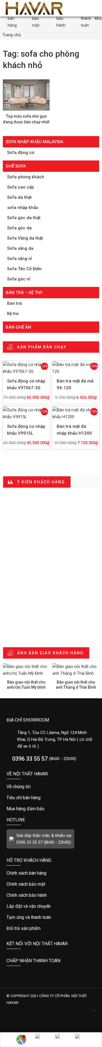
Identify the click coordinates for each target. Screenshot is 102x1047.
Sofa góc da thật (24, 217)
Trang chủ (11, 34)
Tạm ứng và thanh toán (51, 917)
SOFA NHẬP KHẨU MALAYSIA (34, 141)
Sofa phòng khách (25, 176)
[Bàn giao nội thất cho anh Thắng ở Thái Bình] (75, 670)
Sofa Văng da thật (25, 238)
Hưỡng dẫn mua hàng (51, 873)
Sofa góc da (19, 227)
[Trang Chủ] (34, 8)
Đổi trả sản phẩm (51, 928)
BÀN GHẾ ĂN (18, 327)
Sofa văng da (20, 248)
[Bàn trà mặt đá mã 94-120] (75, 368)
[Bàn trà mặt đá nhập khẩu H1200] (75, 413)
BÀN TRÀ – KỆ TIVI (24, 292)
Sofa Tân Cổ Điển (24, 268)
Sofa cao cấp (20, 187)
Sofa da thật (19, 197)
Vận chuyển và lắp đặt (51, 906)
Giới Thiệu (51, 786)
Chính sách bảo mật (51, 808)
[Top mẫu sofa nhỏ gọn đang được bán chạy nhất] (26, 95)
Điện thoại (41, 1039)
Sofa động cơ (20, 152)
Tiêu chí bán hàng (51, 797)
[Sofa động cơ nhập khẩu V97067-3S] (26, 368)
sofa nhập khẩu (22, 207)
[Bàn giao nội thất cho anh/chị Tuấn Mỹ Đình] (26, 670)
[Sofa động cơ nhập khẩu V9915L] (26, 413)
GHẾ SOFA (16, 166)
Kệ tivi (13, 313)
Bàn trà (14, 303)
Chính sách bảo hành (51, 895)
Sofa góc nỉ (18, 279)
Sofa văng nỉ (19, 258)
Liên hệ (21, 1039)
